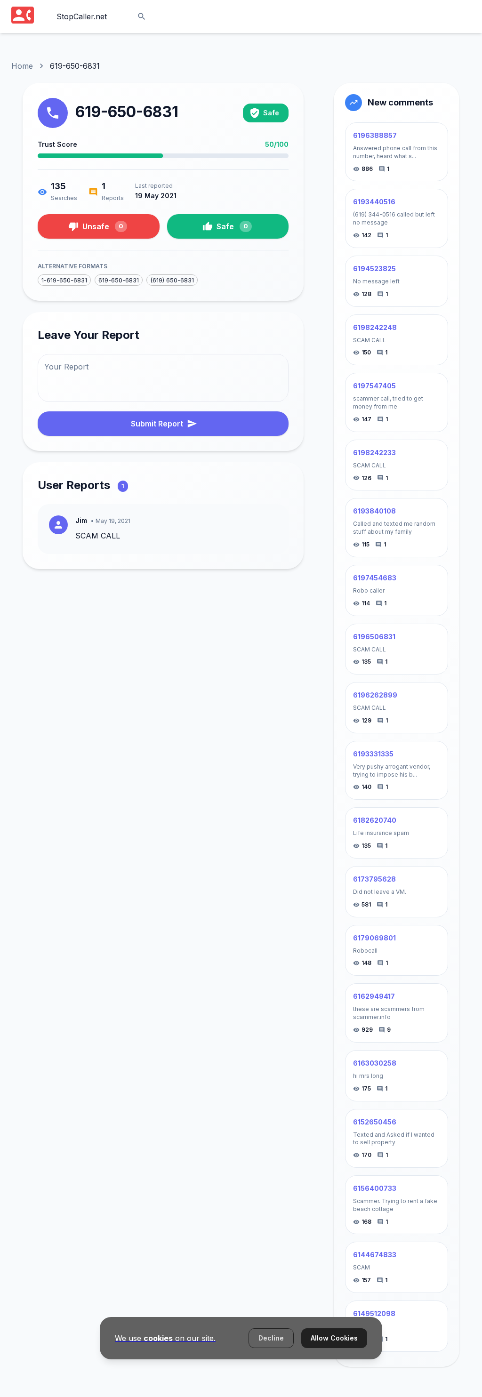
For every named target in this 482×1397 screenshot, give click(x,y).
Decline (271, 1338)
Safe (232, 226)
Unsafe (102, 226)
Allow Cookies (334, 1338)
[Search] (141, 16)
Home (22, 66)
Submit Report (157, 423)
